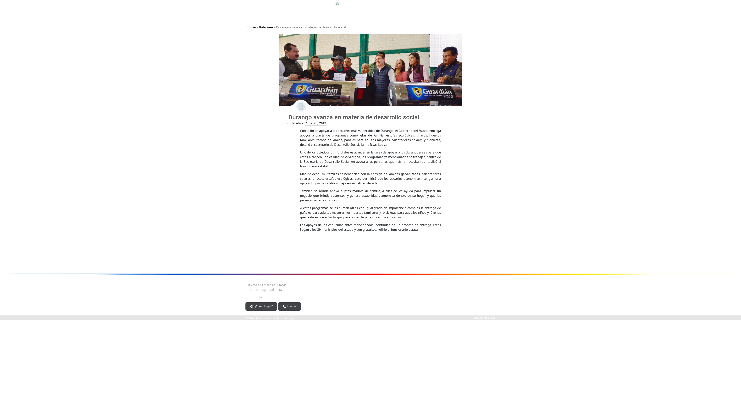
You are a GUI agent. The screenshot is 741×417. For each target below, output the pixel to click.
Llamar (291, 306)
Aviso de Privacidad (484, 317)
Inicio (251, 27)
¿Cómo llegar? (263, 306)
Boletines (266, 27)
